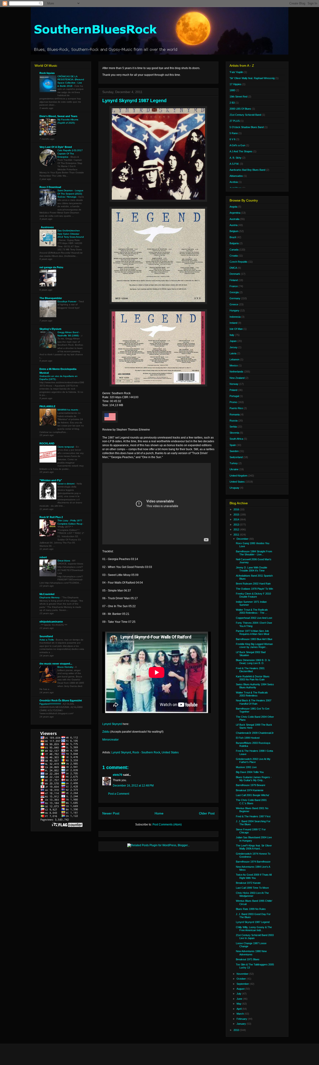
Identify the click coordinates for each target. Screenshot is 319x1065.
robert (43, 557)
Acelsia (234, 182)
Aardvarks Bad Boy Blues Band (247, 169)
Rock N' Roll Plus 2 (51, 517)
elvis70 (117, 774)
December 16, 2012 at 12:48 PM (133, 785)
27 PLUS (235, 120)
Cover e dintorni (66, 483)
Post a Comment (118, 793)
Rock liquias (47, 73)
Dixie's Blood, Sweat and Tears (58, 116)
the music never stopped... (55, 663)
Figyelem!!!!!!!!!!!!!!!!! (50, 704)
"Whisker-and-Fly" (50, 480)
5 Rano (234, 133)
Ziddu (106, 731)
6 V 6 (232, 139)
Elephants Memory (49, 597)
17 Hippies (235, 84)
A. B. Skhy (235, 157)
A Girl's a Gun (237, 145)
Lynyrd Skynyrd (112, 724)
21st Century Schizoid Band (245, 114)
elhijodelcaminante (51, 621)
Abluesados (236, 175)
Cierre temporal (65, 446)
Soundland (46, 636)
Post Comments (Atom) (167, 824)
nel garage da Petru (51, 267)
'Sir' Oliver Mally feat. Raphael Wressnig (252, 78)
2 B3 (232, 102)
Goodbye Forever (67, 301)
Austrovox (46, 227)
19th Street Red (238, 96)
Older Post (207, 813)
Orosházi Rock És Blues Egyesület (60, 700)
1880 (232, 90)
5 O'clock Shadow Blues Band (247, 127)
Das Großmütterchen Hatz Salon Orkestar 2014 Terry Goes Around (70, 233)
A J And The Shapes (241, 151)
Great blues (64, 560)
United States (170, 752)
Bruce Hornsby (65, 667)
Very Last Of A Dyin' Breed (55, 147)
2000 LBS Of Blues (240, 108)
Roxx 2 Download (50, 187)
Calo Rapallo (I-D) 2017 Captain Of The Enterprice (70, 153)
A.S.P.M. (234, 163)
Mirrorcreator (110, 739)
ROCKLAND (46, 443)
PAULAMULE (47, 406)
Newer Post (110, 813)
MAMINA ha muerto (68, 409)
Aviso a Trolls (46, 639)
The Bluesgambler (50, 298)
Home (159, 813)
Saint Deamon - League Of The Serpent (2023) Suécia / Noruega (70, 193)
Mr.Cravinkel (46, 594)
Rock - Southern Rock (146, 752)
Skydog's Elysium (50, 328)
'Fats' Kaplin (236, 72)
